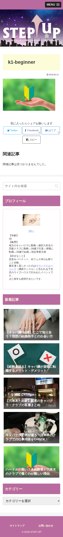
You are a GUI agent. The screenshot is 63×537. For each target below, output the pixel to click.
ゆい (31, 230)
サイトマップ (17, 525)
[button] (57, 186)
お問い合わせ (45, 525)
